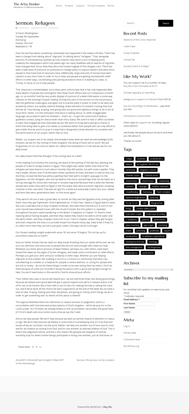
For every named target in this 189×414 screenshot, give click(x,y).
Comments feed (132, 339)
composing (164, 181)
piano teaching (132, 225)
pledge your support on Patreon (140, 99)
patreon (145, 219)
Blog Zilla (107, 406)
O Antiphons (131, 219)
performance (159, 219)
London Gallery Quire (145, 208)
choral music (131, 181)
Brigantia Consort (148, 169)
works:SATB (148, 252)
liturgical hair (157, 203)
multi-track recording (155, 214)
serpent (167, 230)
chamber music (132, 175)
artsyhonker (24, 28)
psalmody (154, 230)
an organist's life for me (147, 164)
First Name (129, 303)
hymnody (154, 197)
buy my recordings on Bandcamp (141, 105)
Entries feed (130, 332)
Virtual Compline (96, 5)
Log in (127, 326)
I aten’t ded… (130, 46)
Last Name (129, 307)
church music (148, 181)
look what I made (133, 214)
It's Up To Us (131, 203)
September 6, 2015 (38, 28)
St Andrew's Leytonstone (153, 236)
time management (134, 247)
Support (80, 5)
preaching (140, 230)
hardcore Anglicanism (135, 197)
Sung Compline (131, 52)
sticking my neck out (135, 241)
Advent (129, 164)
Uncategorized (153, 247)
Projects (69, 5)
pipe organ (148, 225)
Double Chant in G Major (136, 66)
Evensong (147, 192)
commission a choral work (137, 115)
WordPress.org (131, 346)
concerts (130, 186)
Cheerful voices (151, 175)
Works (111, 5)
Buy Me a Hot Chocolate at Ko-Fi (140, 86)
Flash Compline (163, 192)
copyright (142, 186)
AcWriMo (141, 158)
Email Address (132, 299)
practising (162, 225)
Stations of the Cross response (140, 39)
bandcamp (130, 169)
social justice (131, 236)
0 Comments (53, 28)
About (59, 5)
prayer (128, 230)
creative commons (160, 186)
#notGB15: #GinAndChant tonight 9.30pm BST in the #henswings (40, 362)
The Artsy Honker (27, 4)
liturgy (128, 208)
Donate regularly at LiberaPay (139, 92)
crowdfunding (132, 192)
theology (153, 241)
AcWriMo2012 (156, 158)
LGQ (144, 203)
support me (145, 122)
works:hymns (132, 252)
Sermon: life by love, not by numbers (96, 360)
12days (129, 158)
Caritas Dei (129, 59)
